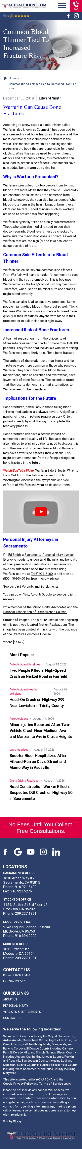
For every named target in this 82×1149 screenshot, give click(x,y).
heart (40, 204)
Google (47, 594)
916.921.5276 (17, 981)
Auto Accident (19, 664)
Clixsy (17, 1121)
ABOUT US (10, 999)
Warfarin (9, 284)
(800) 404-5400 (14, 578)
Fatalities (34, 664)
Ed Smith (14, 555)
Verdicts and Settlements (40, 586)
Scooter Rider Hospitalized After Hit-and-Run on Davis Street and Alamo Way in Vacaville (38, 761)
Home (13, 78)
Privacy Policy (23, 1083)
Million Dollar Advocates (49, 607)
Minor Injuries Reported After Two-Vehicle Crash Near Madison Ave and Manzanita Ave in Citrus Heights (41, 730)
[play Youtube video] (41, 511)
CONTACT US (12, 1018)
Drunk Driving (18, 780)
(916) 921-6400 (42, 574)
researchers (26, 338)
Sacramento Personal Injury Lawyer (49, 555)
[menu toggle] (62, 6)
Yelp (26, 594)
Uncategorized (19, 749)
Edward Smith (50, 98)
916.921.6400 (21, 975)
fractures (33, 416)
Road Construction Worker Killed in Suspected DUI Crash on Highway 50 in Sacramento (41, 792)
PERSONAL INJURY (15, 1005)
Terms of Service (51, 1083)
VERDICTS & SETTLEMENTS (22, 1012)
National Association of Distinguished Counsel (35, 612)
